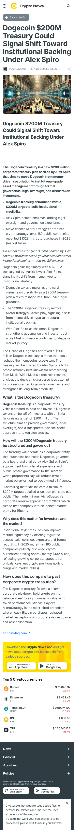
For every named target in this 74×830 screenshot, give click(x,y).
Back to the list (17, 17)
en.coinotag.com (15, 633)
